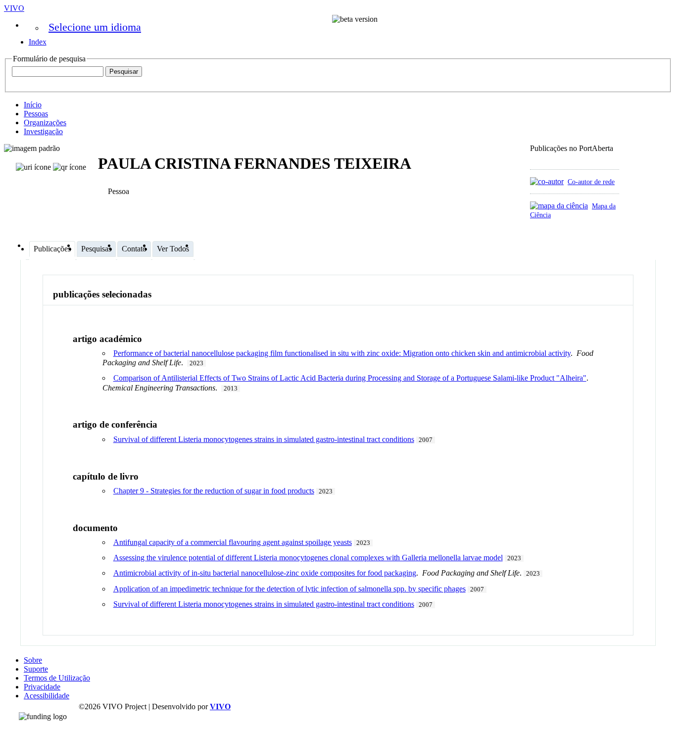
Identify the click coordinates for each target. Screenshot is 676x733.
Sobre (33, 660)
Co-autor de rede (591, 182)
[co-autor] (547, 181)
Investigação (43, 131)
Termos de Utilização (57, 678)
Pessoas (36, 113)
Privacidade (42, 687)
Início (33, 104)
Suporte (36, 669)
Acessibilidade (46, 695)
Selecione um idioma (94, 27)
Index (38, 42)
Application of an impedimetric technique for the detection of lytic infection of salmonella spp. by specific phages (289, 589)
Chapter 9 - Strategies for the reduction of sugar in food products (213, 491)
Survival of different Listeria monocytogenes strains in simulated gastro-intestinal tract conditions (263, 439)
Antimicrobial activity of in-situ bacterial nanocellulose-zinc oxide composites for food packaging (264, 573)
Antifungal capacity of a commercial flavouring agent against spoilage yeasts (232, 542)
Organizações (45, 122)
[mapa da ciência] (559, 205)
